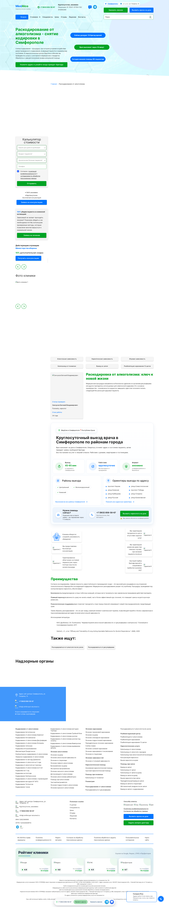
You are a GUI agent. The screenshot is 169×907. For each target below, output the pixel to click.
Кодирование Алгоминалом (25, 738)
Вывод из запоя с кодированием (131, 789)
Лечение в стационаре (59, 760)
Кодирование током (23, 787)
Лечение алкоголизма (37, 89)
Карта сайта (147, 839)
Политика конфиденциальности (136, 809)
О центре (73, 805)
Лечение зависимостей (37, 99)
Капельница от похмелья (67, 366)
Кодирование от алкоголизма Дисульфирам (31, 740)
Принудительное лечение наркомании (99, 743)
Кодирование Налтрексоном (26, 776)
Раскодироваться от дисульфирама (101, 647)
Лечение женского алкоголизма (62, 771)
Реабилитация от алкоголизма (131, 737)
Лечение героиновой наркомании (97, 732)
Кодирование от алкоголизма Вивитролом (66, 743)
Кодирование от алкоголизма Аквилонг (30, 735)
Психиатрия (41, 113)
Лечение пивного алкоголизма (62, 763)
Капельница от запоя (128, 770)
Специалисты (47, 17)
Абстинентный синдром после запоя (133, 786)
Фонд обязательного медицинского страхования (31, 674)
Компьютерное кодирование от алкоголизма (32, 754)
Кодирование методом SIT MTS (27, 781)
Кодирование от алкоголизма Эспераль (30, 743)
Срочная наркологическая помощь (98, 771)
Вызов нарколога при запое (130, 778)
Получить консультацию (28, 258)
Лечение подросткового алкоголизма (64, 785)
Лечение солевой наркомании (96, 749)
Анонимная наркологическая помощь (98, 768)
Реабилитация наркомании (130, 740)
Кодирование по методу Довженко (28, 759)
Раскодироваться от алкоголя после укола (67, 647)
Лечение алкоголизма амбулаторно (63, 777)
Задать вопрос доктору (138, 823)
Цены (57, 17)
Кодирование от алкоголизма (35, 85)
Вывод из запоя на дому (129, 775)
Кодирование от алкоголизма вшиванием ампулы (65, 747)
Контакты (82, 17)
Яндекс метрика (58, 839)
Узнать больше (75, 231)
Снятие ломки (90, 746)
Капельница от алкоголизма (130, 749)
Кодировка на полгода (23, 773)
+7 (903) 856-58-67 (47, 7)
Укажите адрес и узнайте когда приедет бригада (41, 65)
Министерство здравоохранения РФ (101, 674)
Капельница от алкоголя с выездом (133, 752)
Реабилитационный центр (36, 122)
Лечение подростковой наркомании (98, 740)
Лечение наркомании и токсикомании (99, 751)
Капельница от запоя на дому (131, 773)
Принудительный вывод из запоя (132, 781)
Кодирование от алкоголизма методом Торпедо (64, 730)
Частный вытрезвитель (59, 782)
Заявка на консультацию (32, 202)
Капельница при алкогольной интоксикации (136, 755)
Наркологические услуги (36, 127)
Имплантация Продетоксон (25, 751)
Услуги (23, 17)
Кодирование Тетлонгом (24, 784)
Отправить (31, 183)
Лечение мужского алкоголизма (62, 788)
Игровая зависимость (137, 359)
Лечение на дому (57, 755)
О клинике (34, 17)
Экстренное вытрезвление (60, 768)
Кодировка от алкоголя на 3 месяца (28, 765)
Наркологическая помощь (36, 104)
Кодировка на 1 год (22, 770)
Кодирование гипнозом (24, 746)
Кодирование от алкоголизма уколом (64, 736)
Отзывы (64, 17)
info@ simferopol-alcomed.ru (29, 707)
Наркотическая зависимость (102, 359)
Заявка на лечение (31, 235)
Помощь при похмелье (37, 108)
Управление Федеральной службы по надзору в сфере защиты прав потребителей (67, 674)
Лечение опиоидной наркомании (97, 738)
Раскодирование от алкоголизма (34, 118)
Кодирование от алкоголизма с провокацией (32, 779)
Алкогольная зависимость (67, 359)
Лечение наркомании (38, 94)
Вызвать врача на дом (141, 10)
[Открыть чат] (90, 7)
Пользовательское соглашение (132, 839)
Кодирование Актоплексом (25, 732)
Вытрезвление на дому (59, 766)
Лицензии (72, 17)
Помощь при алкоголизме (60, 779)
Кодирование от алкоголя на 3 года (28, 762)
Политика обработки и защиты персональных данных (105, 839)
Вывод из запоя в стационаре (131, 784)
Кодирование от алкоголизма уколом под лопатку (65, 740)
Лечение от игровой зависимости (97, 761)
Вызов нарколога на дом (129, 760)
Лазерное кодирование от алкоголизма (30, 757)
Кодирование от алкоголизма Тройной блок (66, 733)
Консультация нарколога (129, 757)
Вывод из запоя (102, 366)
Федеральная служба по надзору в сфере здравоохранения (137, 674)
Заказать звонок (116, 10)
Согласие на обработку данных (136, 811)
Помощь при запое (39, 132)
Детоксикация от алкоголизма (61, 774)
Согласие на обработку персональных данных (74, 839)
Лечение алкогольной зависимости (63, 758)
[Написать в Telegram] (107, 902)
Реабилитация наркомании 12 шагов (137, 366)
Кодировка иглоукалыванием (26, 749)
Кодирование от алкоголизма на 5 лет (29, 768)
